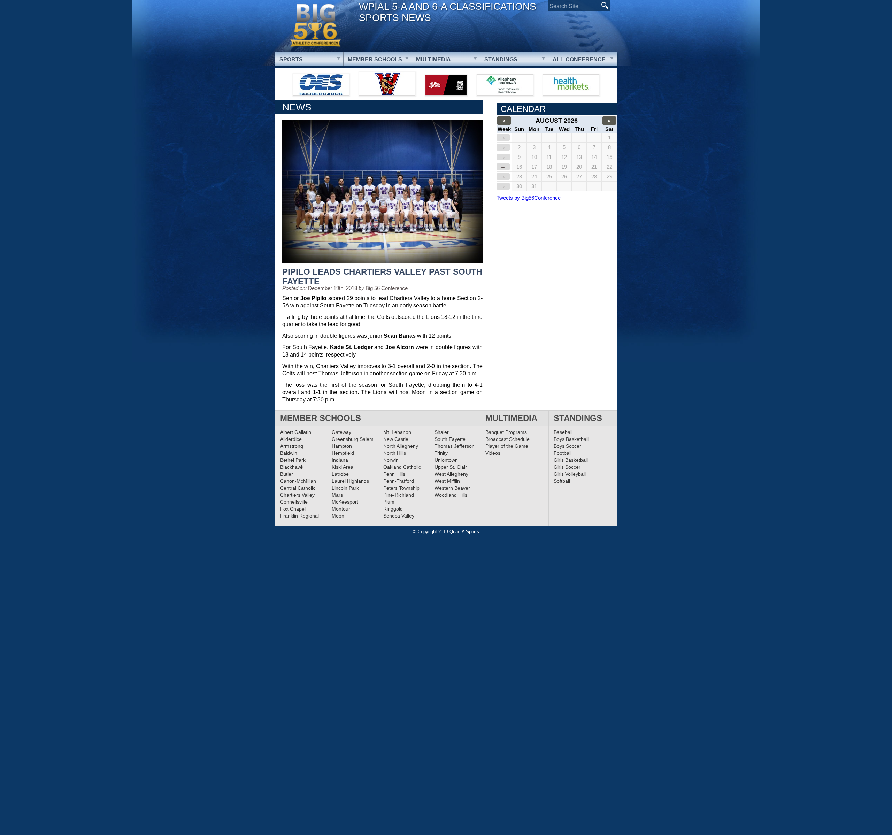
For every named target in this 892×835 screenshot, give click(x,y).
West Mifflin (447, 481)
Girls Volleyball (570, 474)
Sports (291, 59)
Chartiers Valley (297, 495)
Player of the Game (506, 446)
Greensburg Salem (353, 439)
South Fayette (450, 439)
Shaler (442, 432)
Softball (562, 481)
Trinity (441, 453)
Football (562, 453)
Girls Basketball (571, 460)
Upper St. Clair (451, 467)
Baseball (563, 432)
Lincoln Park (345, 488)
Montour (341, 509)
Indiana (340, 460)
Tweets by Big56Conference (529, 198)
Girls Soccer (567, 467)
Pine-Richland (398, 495)
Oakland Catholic (402, 467)
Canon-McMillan (298, 481)
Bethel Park (293, 460)
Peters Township (401, 488)
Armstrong (291, 446)
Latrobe (340, 474)
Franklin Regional (299, 516)
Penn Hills (394, 474)
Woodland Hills (451, 495)
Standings (500, 59)
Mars (337, 495)
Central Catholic (297, 488)
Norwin (391, 460)
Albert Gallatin (295, 432)
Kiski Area (342, 467)
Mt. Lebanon (397, 432)
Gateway (341, 432)
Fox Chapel (293, 509)
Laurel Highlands (350, 481)
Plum (388, 502)
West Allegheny (451, 474)
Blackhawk (291, 467)
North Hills (394, 453)
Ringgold (393, 509)
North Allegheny (400, 446)
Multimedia (433, 59)
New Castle (395, 439)
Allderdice (291, 439)
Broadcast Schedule (507, 439)
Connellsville (294, 502)
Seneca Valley (398, 516)
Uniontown (446, 460)
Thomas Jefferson (455, 446)
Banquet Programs (506, 432)
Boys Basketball (571, 439)
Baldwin (288, 453)
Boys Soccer (567, 446)
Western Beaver (452, 488)
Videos (492, 453)
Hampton (342, 446)
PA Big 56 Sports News (315, 25)
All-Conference (579, 59)
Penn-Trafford (398, 481)
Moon (338, 516)
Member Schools (375, 59)
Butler (286, 474)
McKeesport (345, 502)
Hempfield (343, 453)
